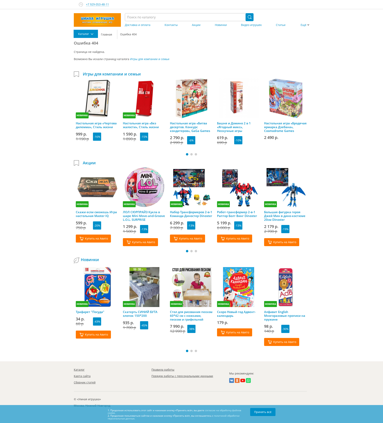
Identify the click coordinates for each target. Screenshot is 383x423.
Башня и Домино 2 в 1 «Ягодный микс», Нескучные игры (234, 127)
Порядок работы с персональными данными (182, 376)
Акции (196, 25)
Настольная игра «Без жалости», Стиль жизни (141, 125)
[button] (187, 154)
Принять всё (262, 412)
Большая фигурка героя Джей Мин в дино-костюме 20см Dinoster (284, 215)
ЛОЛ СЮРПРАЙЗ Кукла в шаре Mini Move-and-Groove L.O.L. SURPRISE (144, 215)
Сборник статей (85, 382)
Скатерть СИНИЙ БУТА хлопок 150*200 (140, 314)
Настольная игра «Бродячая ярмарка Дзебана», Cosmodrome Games (285, 127)
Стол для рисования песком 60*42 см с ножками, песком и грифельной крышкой (191, 315)
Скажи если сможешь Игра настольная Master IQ (96, 214)
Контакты (171, 25)
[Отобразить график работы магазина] (81, 4)
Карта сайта (82, 376)
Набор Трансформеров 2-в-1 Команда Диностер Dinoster (191, 214)
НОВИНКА (82, 115)
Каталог (79, 369)
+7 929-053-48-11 (97, 4)
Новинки (221, 25)
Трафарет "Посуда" (90, 312)
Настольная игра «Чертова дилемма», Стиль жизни (96, 125)
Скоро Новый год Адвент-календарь (236, 314)
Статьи (280, 25)
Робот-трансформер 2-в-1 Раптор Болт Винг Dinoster (237, 214)
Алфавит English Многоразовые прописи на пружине (284, 315)
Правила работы (162, 369)
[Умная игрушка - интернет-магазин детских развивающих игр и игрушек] (97, 20)
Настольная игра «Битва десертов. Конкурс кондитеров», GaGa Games (190, 127)
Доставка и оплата (137, 25)
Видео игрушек (251, 25)
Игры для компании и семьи (149, 59)
